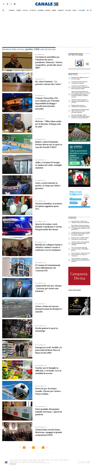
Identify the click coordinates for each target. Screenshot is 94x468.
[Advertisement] (47, 33)
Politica (25, 10)
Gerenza (56, 460)
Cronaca (12, 10)
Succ (47, 447)
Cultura (68, 10)
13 (40, 447)
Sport (74, 10)
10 (30, 447)
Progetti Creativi (40, 461)
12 (36, 447)
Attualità (33, 10)
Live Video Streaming (75, 55)
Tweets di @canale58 (74, 290)
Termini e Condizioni (63, 460)
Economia (41, 10)
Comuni (18, 10)
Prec (20, 447)
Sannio (54, 10)
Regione (47, 10)
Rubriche (61, 10)
